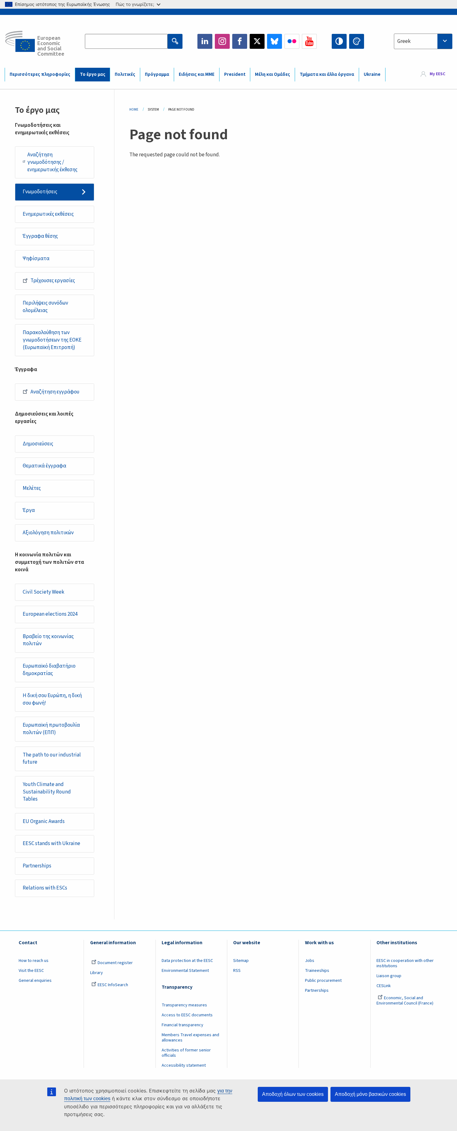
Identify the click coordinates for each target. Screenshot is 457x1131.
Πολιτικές (125, 74)
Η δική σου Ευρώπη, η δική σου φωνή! (52, 699)
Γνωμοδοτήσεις (40, 191)
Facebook (239, 41)
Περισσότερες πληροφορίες (40, 74)
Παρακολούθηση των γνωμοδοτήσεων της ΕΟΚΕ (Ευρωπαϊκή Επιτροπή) (52, 340)
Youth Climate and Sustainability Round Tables (47, 792)
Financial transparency (182, 1025)
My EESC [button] (437, 74)
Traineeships (317, 971)
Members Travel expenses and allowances (190, 1037)
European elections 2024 (50, 614)
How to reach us (33, 961)
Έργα (29, 510)
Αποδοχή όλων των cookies (293, 1094)
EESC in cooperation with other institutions (405, 963)
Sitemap (241, 961)
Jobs (309, 961)
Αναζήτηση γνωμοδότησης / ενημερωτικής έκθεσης (52, 162)
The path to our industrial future (52, 758)
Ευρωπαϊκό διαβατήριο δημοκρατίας (49, 669)
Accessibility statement (184, 1065)
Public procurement (323, 980)
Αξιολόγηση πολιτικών (48, 532)
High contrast (339, 41)
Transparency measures (184, 1005)
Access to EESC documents (187, 1015)
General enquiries (35, 980)
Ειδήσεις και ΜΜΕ (197, 74)
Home (133, 109)
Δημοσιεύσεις (38, 444)
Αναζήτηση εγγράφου (54, 392)
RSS (237, 971)
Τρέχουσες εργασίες (52, 280)
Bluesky (274, 41)
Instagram (222, 41)
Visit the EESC (31, 971)
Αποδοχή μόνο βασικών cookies (370, 1094)
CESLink (383, 986)
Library (96, 973)
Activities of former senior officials (186, 1053)
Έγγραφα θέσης (40, 236)
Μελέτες (32, 488)
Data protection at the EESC (187, 961)
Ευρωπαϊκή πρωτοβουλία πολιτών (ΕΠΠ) (51, 728)
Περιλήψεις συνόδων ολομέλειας (45, 306)
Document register (115, 963)
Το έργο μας (92, 74)
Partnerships (37, 866)
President (235, 74)
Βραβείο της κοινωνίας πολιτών (48, 640)
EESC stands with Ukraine (51, 843)
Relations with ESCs (45, 888)
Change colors (356, 41)
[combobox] (423, 41)
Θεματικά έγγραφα (44, 466)
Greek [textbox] (404, 41)
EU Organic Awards (44, 821)
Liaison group (388, 976)
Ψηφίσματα (36, 258)
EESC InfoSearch (113, 985)
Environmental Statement (185, 971)
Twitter (257, 41)
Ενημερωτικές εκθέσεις (48, 214)
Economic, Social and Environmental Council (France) (405, 1000)
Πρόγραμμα (157, 74)
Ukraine (372, 74)
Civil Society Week (43, 592)
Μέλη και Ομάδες (272, 74)
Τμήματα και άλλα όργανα (327, 74)
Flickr (291, 41)
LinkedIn (204, 41)
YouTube (309, 41)
